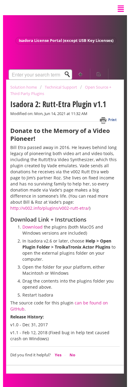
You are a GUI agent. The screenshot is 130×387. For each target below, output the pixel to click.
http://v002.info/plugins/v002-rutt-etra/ (49, 208)
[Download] (54, 190)
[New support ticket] (80, 74)
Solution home (24, 87)
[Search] (68, 74)
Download (32, 227)
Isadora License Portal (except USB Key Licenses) (66, 40)
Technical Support (61, 87)
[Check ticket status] (99, 74)
